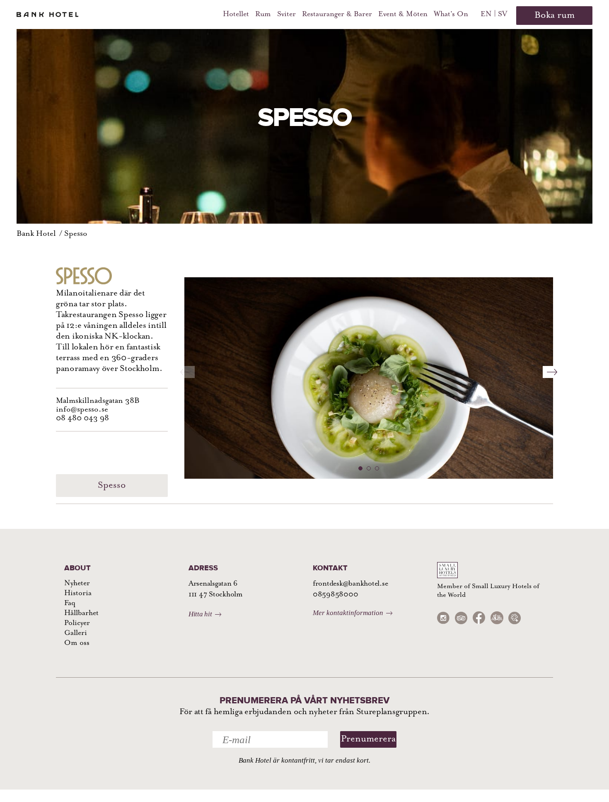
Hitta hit (200, 614)
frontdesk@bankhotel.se (350, 584)
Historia (78, 593)
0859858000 (335, 595)
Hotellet (236, 14)
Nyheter (77, 583)
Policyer (77, 623)
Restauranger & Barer (337, 14)
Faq (69, 603)
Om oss (76, 643)
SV (502, 14)
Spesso (75, 234)
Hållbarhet (81, 613)
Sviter (286, 14)
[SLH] (497, 617)
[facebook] (479, 617)
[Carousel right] (552, 367)
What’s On (451, 14)
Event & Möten (403, 14)
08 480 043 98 (82, 418)
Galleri (75, 633)
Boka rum (554, 15)
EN (486, 14)
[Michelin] (514, 618)
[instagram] (443, 618)
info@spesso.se (82, 409)
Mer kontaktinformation (348, 613)
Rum (263, 14)
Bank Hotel (36, 234)
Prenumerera (368, 739)
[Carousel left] (185, 367)
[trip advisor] (461, 618)
